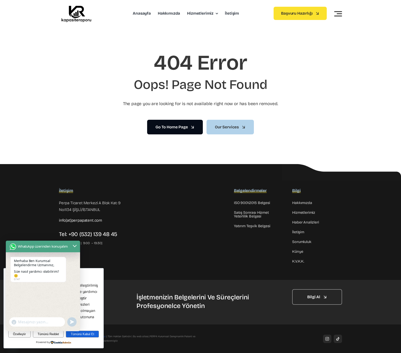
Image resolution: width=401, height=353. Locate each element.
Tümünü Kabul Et (82, 334)
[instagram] (327, 339)
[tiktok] (338, 339)
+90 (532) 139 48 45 (92, 234)
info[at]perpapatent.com (80, 220)
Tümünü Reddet (48, 334)
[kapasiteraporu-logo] (76, 5)
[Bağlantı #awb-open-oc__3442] (338, 13)
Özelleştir (19, 334)
